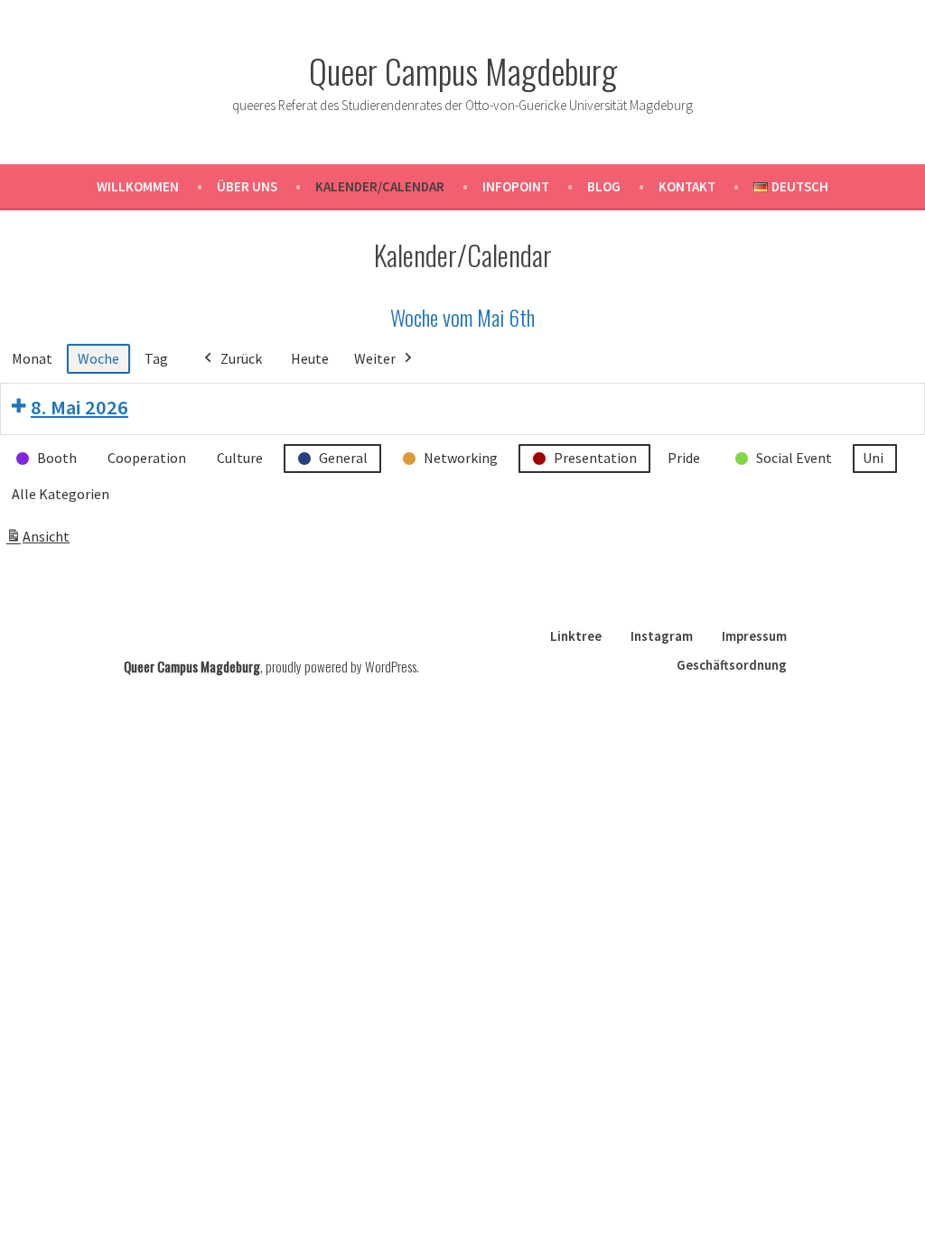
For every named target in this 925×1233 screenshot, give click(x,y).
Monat (32, 358)
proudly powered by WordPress (341, 666)
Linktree (576, 635)
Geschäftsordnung (732, 664)
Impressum (754, 635)
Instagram (662, 635)
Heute (310, 358)
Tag (156, 358)
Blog (604, 186)
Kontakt (687, 186)
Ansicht (40, 541)
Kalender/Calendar (379, 186)
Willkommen (138, 186)
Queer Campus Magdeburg (463, 70)
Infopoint (515, 186)
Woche (98, 358)
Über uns (247, 186)
